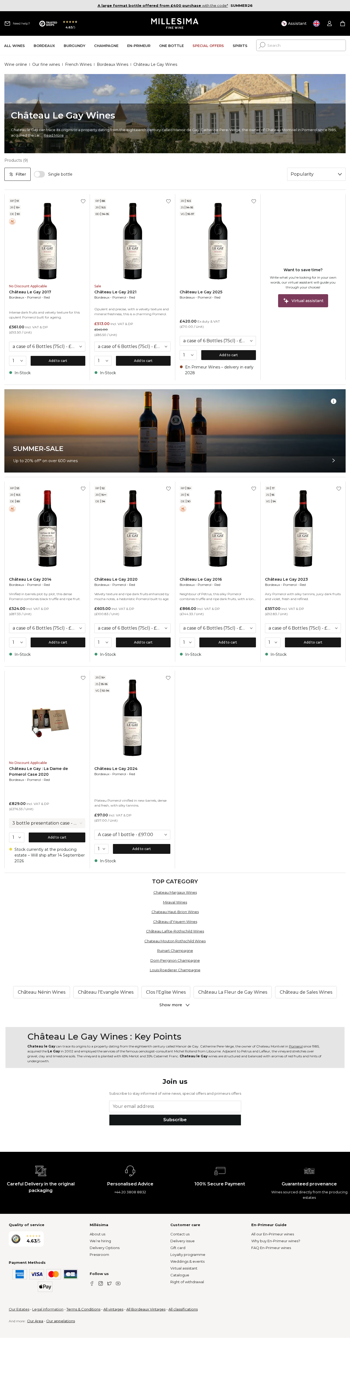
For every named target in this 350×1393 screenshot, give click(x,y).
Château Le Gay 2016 (201, 579)
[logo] (175, 23)
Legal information (47, 1309)
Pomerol (34, 297)
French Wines (78, 64)
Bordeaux (16, 297)
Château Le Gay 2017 (30, 292)
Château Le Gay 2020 (116, 579)
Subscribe (175, 1119)
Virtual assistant (183, 1268)
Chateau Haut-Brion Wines (175, 912)
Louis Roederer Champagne (175, 970)
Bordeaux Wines (112, 64)
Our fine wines (46, 64)
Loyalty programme (187, 1254)
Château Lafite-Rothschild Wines (175, 931)
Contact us (179, 1234)
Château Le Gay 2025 (201, 292)
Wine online (15, 64)
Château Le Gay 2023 (286, 579)
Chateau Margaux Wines (175, 892)
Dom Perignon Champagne (175, 960)
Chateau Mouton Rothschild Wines (175, 941)
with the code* (163, 5)
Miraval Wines (175, 902)
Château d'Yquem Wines (175, 921)
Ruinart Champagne (175, 950)
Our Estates (19, 1309)
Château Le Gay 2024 (116, 768)
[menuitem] (14, 45)
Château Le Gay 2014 (30, 579)
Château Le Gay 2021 (115, 292)
